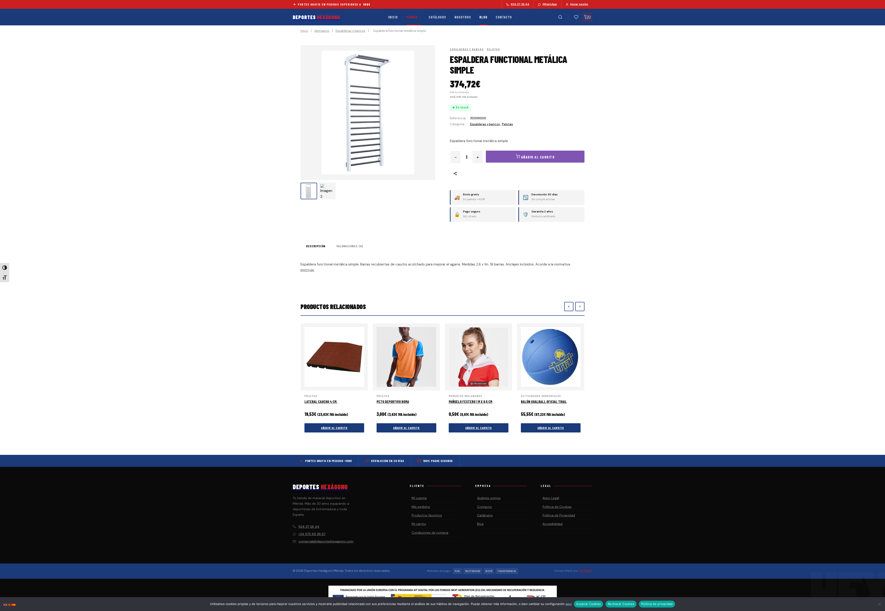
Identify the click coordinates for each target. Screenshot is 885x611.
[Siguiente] (579, 306)
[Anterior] (568, 306)
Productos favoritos (427, 515)
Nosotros (462, 17)
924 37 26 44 (308, 527)
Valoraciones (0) (349, 246)
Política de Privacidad (559, 515)
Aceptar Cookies (588, 604)
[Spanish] (14, 604)
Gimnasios (321, 31)
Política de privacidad (657, 604)
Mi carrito (419, 524)
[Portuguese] (10, 604)
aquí (569, 604)
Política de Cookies (557, 507)
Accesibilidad (553, 524)
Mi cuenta (419, 498)
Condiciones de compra (430, 533)
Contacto (504, 17)
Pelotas (493, 49)
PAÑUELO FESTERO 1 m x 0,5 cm (470, 401)
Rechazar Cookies (621, 604)
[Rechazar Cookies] (879, 604)
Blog (483, 17)
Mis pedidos (421, 507)
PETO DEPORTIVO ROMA (393, 401)
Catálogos (437, 17)
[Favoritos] (576, 17)
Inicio (393, 17)
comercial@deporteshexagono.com (325, 541)
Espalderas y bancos (350, 31)
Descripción (315, 246)
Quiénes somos (489, 498)
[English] (5, 604)
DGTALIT (585, 571)
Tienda (411, 17)
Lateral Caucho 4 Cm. (320, 401)
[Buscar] (560, 17)
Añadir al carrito (334, 428)
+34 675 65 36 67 (311, 534)
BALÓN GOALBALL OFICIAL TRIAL (544, 401)
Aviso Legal (551, 498)
